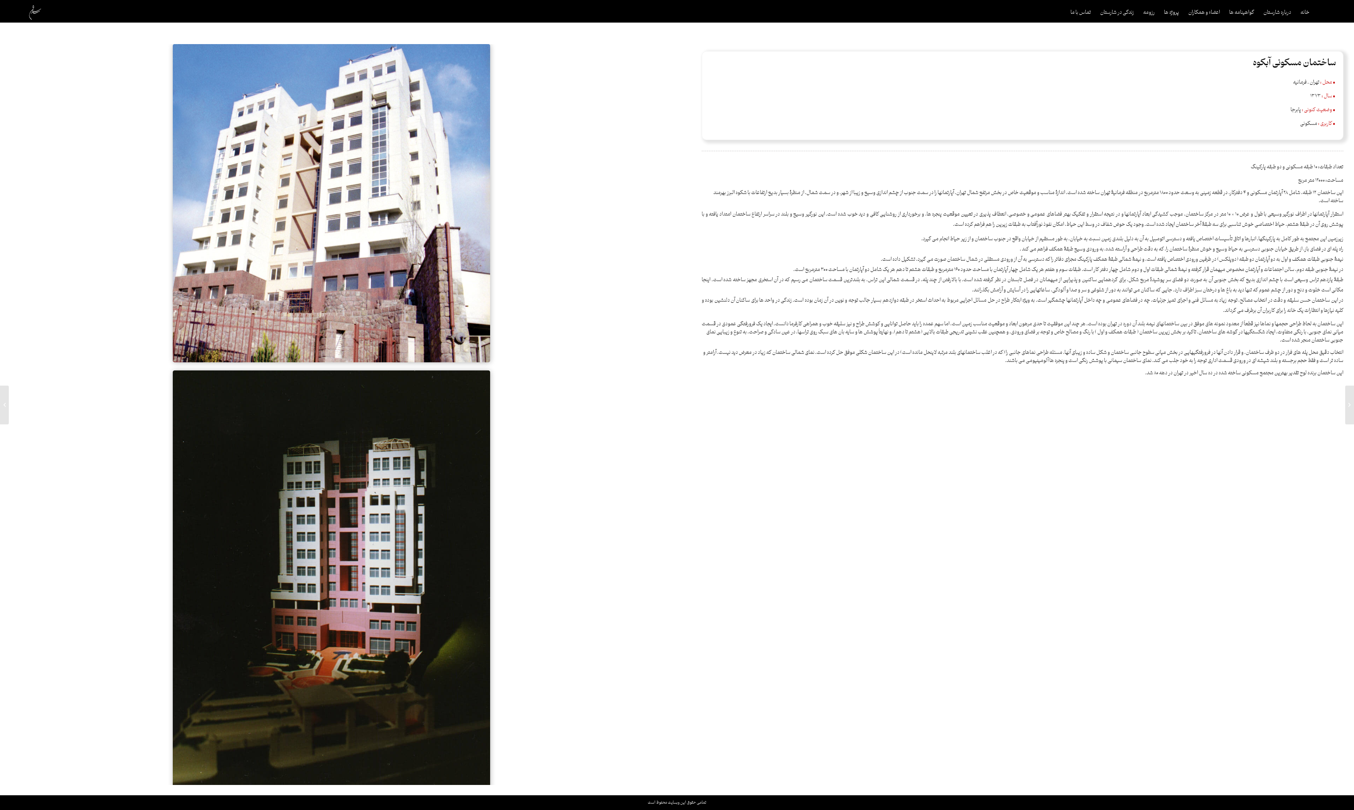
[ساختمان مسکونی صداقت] (1349, 405)
